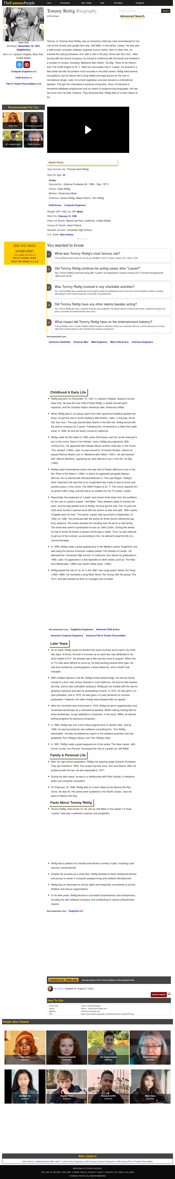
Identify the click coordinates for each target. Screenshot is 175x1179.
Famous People (78, 1176)
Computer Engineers (22, 71)
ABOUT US (124, 1172)
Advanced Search (132, 16)
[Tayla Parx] (13, 120)
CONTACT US (111, 1172)
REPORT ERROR (158, 994)
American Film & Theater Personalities (106, 635)
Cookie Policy (80, 1172)
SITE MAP (67, 1172)
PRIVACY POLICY (96, 1172)
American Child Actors (108, 629)
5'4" (58, 211)
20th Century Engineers (73, 1161)
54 (64, 175)
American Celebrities (59, 341)
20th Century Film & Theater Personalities (134, 1161)
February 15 (64, 216)
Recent (98, 1168)
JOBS (131, 1172)
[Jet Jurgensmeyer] (13, 138)
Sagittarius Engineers (82, 629)
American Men (80, 341)
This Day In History (51, 1172)
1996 (74, 216)
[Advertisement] (96, 29)
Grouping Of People (83, 1168)
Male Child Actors (119, 341)
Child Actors (21, 77)
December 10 (25, 46)
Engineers (74, 910)
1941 (37, 46)
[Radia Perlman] (34, 138)
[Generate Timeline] (63, 980)
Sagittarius (23, 49)
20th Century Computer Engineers (100, 1161)
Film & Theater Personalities (20, 83)
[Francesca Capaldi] (34, 120)
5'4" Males (77, 211)
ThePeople (19, 3)
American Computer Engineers (67, 635)
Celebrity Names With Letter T (48, 1161)
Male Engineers (99, 341)
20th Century (28, 1161)
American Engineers (142, 341)
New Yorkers (66, 234)
